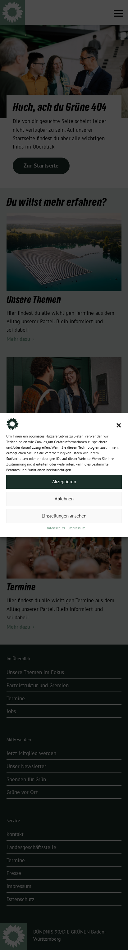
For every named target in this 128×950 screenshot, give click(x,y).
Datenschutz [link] (55, 528)
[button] (119, 425)
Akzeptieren (64, 481)
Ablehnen (64, 499)
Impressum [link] (76, 528)
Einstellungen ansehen (64, 516)
